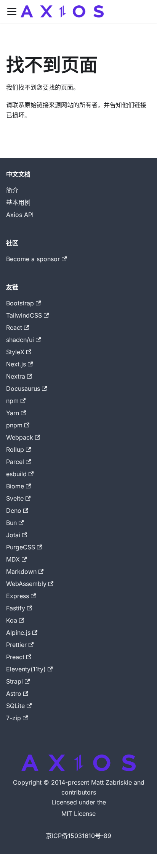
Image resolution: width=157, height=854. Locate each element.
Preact (15, 657)
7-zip (13, 718)
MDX (13, 559)
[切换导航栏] (12, 11)
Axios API (20, 214)
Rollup (15, 449)
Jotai (13, 535)
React (14, 327)
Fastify (15, 608)
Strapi (14, 681)
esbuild (16, 474)
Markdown (21, 571)
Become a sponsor (33, 259)
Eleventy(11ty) (26, 669)
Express (17, 596)
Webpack (19, 437)
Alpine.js (18, 632)
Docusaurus (23, 388)
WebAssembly (26, 584)
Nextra (15, 376)
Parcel (15, 462)
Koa (11, 620)
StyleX (15, 352)
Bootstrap (20, 303)
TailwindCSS (24, 315)
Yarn (12, 413)
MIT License (78, 813)
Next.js (16, 364)
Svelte (15, 498)
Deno (13, 510)
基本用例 (18, 202)
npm (12, 401)
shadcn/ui (20, 340)
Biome (15, 486)
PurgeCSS (20, 547)
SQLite (15, 706)
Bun (11, 523)
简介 (12, 190)
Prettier (16, 645)
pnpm (14, 425)
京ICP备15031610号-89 (78, 836)
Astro (13, 693)
